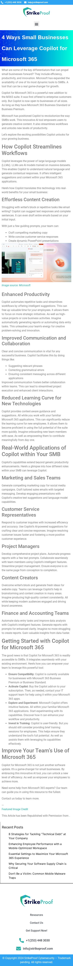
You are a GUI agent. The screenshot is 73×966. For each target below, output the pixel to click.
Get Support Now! (36, 930)
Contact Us (36, 922)
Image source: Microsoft (16, 285)
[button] (36, 24)
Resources (36, 915)
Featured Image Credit (15, 809)
